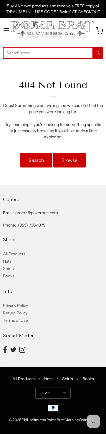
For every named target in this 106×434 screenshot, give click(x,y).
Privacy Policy (15, 305)
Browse (69, 160)
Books (8, 276)
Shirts (8, 268)
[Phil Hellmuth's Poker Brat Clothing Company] (53, 31)
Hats (7, 261)
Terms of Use (15, 320)
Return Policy (15, 313)
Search (36, 160)
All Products (14, 254)
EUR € (44, 393)
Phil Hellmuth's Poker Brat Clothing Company (58, 420)
